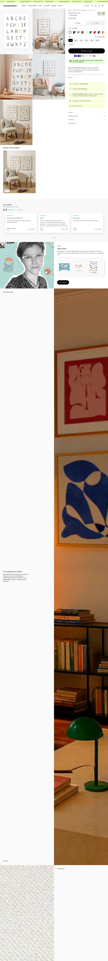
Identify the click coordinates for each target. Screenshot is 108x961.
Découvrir (5, 861)
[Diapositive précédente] (102, 28)
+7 (98, 56)
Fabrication (71, 119)
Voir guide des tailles (100, 36)
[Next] (55, 238)
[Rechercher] (92, 6)
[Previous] (52, 238)
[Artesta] (11, 6)
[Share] (103, 13)
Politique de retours (73, 116)
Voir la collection (63, 282)
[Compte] (95, 6)
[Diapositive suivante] (104, 28)
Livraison (70, 112)
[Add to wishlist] (99, 13)
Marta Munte (73, 15)
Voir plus (70, 77)
